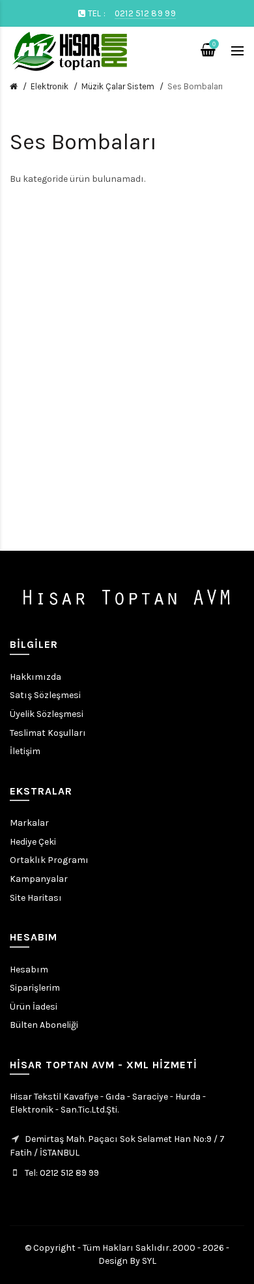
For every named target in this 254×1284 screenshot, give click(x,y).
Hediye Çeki (33, 841)
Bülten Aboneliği (44, 1024)
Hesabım (29, 969)
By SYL (143, 1260)
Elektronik (49, 86)
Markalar (29, 822)
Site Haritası (36, 897)
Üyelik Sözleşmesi (46, 714)
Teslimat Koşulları (48, 732)
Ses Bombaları (195, 86)
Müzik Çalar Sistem (117, 86)
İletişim (25, 751)
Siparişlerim (35, 987)
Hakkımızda (35, 676)
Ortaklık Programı (49, 860)
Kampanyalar (39, 878)
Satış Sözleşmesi (45, 695)
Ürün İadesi (33, 1006)
